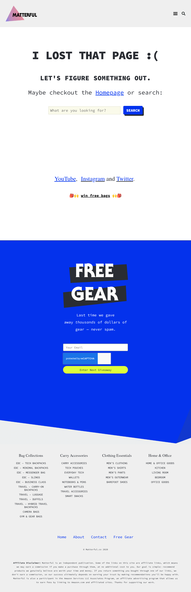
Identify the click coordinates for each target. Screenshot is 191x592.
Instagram (93, 178)
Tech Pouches (74, 467)
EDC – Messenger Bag (31, 472)
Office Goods (160, 482)
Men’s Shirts (117, 467)
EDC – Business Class (31, 482)
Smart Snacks (74, 496)
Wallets (74, 477)
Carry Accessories (74, 463)
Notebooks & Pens (74, 482)
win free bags (95, 195)
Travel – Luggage (31, 494)
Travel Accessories (74, 491)
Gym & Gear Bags (31, 516)
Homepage (110, 92)
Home (61, 536)
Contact (99, 536)
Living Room (160, 472)
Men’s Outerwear (117, 477)
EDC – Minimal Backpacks (31, 467)
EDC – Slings (31, 477)
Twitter (124, 178)
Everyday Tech (74, 472)
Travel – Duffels (31, 499)
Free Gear (123, 536)
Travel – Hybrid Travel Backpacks (31, 505)
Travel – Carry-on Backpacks (31, 488)
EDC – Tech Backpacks (31, 463)
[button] (175, 13)
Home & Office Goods (160, 463)
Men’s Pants (117, 472)
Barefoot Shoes (117, 482)
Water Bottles (74, 486)
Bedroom (160, 477)
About (78, 536)
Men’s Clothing (117, 463)
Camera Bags (31, 511)
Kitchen (160, 467)
